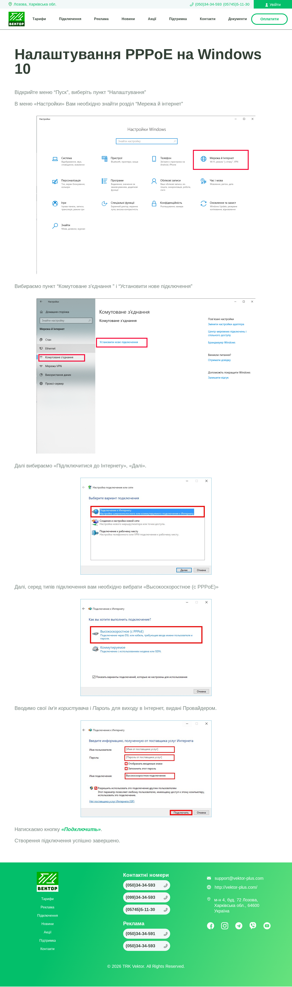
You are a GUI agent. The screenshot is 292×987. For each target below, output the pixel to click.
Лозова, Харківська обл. (35, 4)
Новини (128, 19)
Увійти (275, 5)
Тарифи (39, 19)
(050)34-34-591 (140, 933)
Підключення (70, 19)
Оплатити (269, 19)
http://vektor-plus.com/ (236, 887)
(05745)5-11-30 (236, 4)
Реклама (101, 19)
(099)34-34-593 (140, 897)
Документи (237, 19)
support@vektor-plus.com (239, 878)
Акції (152, 19)
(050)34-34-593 (208, 4)
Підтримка (178, 19)
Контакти (207, 19)
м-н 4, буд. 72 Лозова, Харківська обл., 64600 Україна (236, 905)
